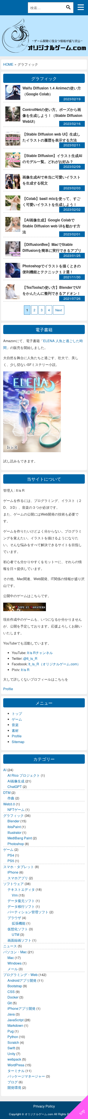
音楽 (15, 724)
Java (11, 1014)
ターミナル (16, 1070)
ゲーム (17, 719)
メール (12, 968)
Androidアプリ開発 (22, 980)
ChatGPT (14, 786)
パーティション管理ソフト (27, 911)
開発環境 (14, 1087)
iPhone (12, 872)
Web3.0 (9, 804)
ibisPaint (14, 826)
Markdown (15, 1025)
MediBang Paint (19, 838)
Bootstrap (14, 985)
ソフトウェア (13, 883)
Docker (12, 997)
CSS (11, 991)
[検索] (68, 7)
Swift (11, 1047)
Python (12, 1036)
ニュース (10, 945)
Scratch (13, 1042)
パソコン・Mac (15, 951)
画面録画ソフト (19, 940)
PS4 (10, 855)
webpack (14, 1059)
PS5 (10, 860)
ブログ (12, 1081)
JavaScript (15, 1019)
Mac (10, 957)
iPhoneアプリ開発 (21, 1008)
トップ (17, 713)
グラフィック (13, 815)
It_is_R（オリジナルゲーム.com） (54, 663)
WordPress (15, 1064)
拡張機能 (18, 923)
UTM (15, 934)
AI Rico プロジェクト (23, 775)
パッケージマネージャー (26, 1076)
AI (4, 769)
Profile (8, 688)
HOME (8, 64)
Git (9, 1002)
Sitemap (18, 741)
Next (58, 310)
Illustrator (14, 832)
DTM (6, 792)
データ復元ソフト (21, 900)
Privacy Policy (44, 1106)
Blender (13, 821)
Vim (15, 895)
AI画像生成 (15, 781)
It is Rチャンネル (40, 652)
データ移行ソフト (21, 906)
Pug (10, 1031)
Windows (14, 963)
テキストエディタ (21, 889)
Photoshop (15, 843)
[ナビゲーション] (81, 7)
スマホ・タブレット (18, 866)
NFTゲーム (16, 809)
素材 (15, 730)
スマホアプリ (17, 877)
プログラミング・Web (20, 974)
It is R (25, 669)
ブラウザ (14, 917)
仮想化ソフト (17, 928)
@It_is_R (30, 658)
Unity (11, 1053)
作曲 (10, 798)
